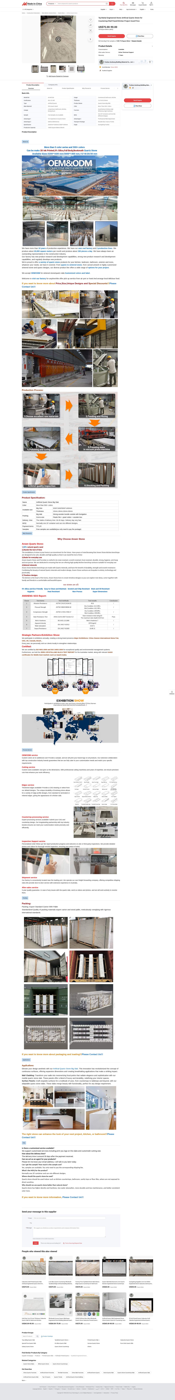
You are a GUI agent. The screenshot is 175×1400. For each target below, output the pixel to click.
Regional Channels (109, 1387)
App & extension (130, 9)
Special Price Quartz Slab (29, 1343)
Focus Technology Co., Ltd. (75, 1393)
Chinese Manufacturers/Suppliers (66, 1387)
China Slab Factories (77, 1372)
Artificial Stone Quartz (93, 1372)
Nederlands (91, 1389)
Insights (134, 1387)
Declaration (106, 1393)
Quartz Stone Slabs (28, 1364)
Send (35, 1243)
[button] (114, 88)
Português (57, 1389)
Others (89, 1346)
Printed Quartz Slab (93, 1340)
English (45, 1389)
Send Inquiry (112, 36)
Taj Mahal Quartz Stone (61, 1340)
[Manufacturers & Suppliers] (32, 4)
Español (51, 1389)
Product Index (119, 1387)
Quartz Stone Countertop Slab (125, 1372)
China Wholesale (80, 1387)
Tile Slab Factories (63, 1372)
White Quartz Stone (43, 1364)
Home (23, 13)
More (23, 1380)
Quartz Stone (61, 13)
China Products (52, 1387)
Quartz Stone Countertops (60, 1364)
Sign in (151, 5)
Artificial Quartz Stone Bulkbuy (74, 1377)
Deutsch (84, 1389)
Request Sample (137, 41)
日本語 (107, 1389)
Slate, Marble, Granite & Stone (49, 13)
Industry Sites (99, 1387)
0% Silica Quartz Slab (60, 1343)
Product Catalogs (47, 1336)
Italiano (78, 1389)
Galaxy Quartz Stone (28, 1346)
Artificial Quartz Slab (144, 1372)
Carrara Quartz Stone (94, 1343)
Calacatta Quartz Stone (127, 1340)
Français (64, 1389)
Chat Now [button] (141, 36)
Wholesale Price (90, 1387)
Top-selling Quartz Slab (28, 1340)
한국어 (102, 1389)
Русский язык (71, 1389)
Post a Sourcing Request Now (72, 1243)
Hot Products (43, 1387)
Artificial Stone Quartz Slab (30, 1377)
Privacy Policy (114, 1393)
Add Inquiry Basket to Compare (59, 76)
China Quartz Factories (29, 1372)
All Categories (28, 9)
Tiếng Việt (129, 1389)
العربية (97, 1389)
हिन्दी (112, 1389)
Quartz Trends (58, 1377)
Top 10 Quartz (46, 1377)
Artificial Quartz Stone (72, 13)
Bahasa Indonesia (138, 1389)
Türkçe (123, 1389)
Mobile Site (127, 1387)
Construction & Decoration (33, 13)
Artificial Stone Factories (47, 1372)
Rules (151, 9)
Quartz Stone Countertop (62, 1346)
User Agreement (98, 1393)
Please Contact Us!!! (73, 1197)
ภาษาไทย (117, 1389)
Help (120, 9)
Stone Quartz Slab (108, 1372)
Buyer (111, 9)
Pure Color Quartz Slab (126, 1343)
